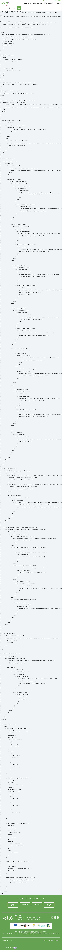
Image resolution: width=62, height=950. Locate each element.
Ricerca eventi (48, 3)
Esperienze (27, 3)
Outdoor (37, 904)
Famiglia (25, 904)
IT (7, 8)
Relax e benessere (13, 905)
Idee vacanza (37, 3)
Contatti (58, 3)
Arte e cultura (49, 905)
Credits (45, 940)
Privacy (57, 940)
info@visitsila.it (35, 919)
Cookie (51, 940)
